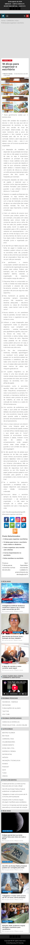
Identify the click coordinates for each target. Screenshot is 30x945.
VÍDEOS (5, 776)
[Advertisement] (15, 41)
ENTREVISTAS (7, 754)
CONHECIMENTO (18, 599)
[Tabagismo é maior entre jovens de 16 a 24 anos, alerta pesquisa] (15, 883)
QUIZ (4, 770)
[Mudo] (23, 694)
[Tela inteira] (25, 694)
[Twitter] (12, 519)
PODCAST (5, 767)
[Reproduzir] (4, 694)
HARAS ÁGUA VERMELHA (10, 722)
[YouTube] (23, 519)
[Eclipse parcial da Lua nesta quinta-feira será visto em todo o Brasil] (15, 822)
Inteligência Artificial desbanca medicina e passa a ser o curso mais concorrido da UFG (13, 607)
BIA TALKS (5, 736)
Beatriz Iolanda (8, 73)
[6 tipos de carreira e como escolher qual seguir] (15, 654)
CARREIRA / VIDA (7, 60)
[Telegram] (18, 525)
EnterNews (10, 943)
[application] (15, 688)
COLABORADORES (8, 742)
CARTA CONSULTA (18, 4)
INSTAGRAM (6, 705)
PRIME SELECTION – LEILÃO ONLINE (14, 725)
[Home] (3, 16)
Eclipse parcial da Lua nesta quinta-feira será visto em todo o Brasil (14, 837)
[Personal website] (23, 525)
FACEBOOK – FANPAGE (10, 702)
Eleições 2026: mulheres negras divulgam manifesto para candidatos (13, 927)
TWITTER (5, 711)
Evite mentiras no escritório (13, 558)
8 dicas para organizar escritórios (16, 539)
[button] (7, 16)
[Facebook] (6, 519)
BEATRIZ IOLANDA (8, 733)
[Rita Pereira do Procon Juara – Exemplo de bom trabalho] (15, 624)
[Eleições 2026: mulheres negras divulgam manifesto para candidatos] (15, 913)
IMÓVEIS (5, 757)
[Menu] (7, 16)
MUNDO (5, 763)
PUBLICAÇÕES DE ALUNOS (11, 708)
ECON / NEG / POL (7, 601)
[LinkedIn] (6, 525)
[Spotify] (12, 525)
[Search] (25, 16)
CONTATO (22, 6)
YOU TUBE (6, 714)
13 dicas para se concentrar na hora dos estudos (8, 566)
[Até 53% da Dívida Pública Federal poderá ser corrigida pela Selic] (15, 853)
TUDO (4, 773)
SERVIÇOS (8, 4)
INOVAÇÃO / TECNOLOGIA (20, 601)
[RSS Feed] (15, 531)
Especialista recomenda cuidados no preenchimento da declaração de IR (21, 568)
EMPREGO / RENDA (9, 751)
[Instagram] (18, 519)
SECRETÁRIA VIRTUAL (11, 6)
